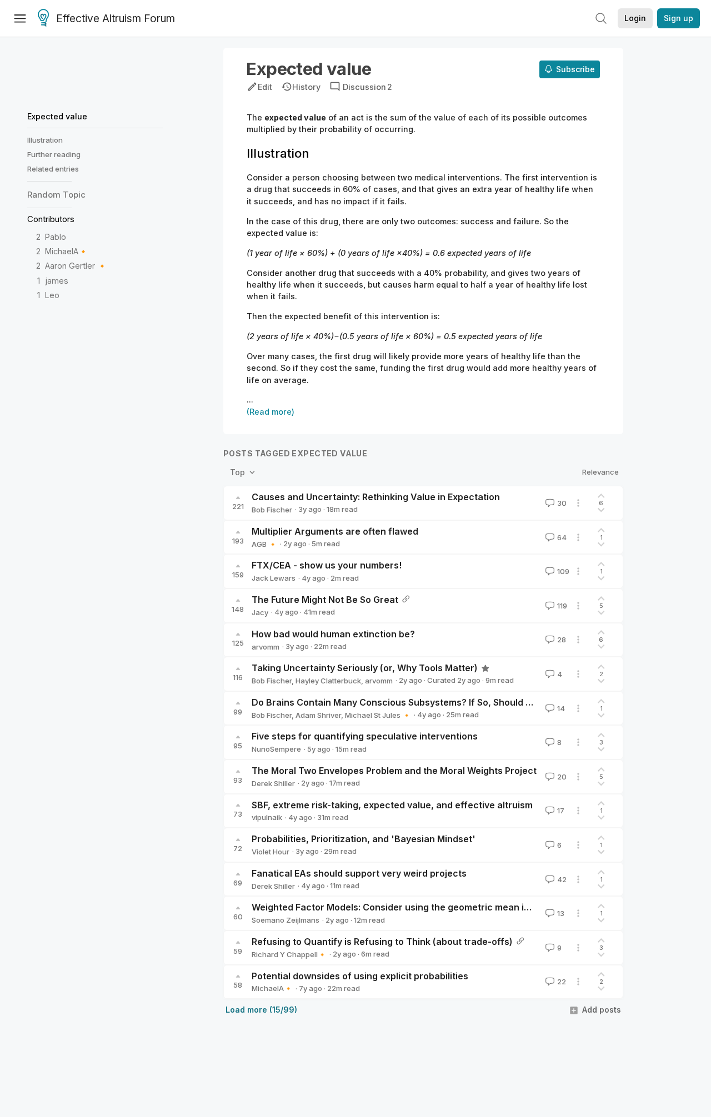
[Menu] (20, 18)
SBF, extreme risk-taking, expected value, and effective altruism (392, 805)
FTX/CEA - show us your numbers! (327, 565)
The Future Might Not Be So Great (325, 599)
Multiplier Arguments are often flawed (335, 531)
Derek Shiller (273, 783)
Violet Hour (270, 851)
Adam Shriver (318, 715)
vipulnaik (267, 817)
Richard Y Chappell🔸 (289, 954)
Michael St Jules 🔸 (378, 715)
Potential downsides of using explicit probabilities (360, 976)
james (56, 280)
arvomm (265, 646)
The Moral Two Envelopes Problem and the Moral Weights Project (394, 770)
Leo (52, 295)
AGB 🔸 (264, 544)
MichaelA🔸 (66, 251)
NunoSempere (276, 748)
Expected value (57, 116)
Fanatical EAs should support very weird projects (359, 873)
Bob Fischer (272, 509)
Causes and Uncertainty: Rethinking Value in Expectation (376, 496)
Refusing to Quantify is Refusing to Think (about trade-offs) (382, 941)
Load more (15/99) (261, 1009)
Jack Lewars (274, 577)
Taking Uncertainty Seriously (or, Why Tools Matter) (365, 667)
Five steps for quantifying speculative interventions (365, 736)
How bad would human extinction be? (333, 634)
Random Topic (56, 194)
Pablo (55, 236)
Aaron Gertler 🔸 (76, 265)
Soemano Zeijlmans (285, 919)
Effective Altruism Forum (115, 18)
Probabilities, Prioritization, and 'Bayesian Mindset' (363, 838)
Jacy (260, 612)
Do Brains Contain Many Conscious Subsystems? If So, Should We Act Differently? (432, 702)
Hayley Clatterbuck (328, 680)
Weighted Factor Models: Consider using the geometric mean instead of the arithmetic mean (454, 907)
